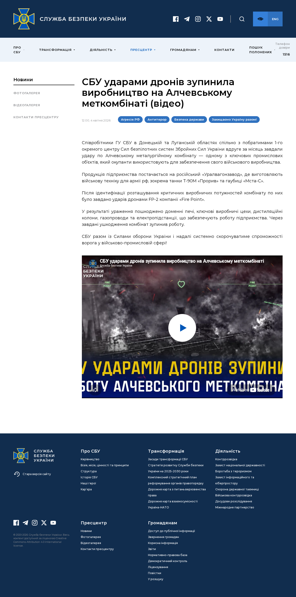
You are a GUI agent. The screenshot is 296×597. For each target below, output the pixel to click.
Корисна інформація (163, 543)
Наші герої (88, 483)
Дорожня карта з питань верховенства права (177, 492)
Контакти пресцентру (36, 117)
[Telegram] (187, 19)
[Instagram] (198, 19)
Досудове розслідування (233, 501)
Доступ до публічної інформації (171, 531)
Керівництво (90, 459)
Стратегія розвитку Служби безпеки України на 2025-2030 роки (176, 468)
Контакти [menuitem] (224, 50)
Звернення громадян (163, 537)
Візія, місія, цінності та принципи (105, 465)
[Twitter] (209, 19)
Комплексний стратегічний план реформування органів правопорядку (176, 480)
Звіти (152, 549)
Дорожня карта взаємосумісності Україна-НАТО (173, 504)
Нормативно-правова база (167, 555)
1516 (286, 54)
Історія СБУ (89, 477)
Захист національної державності (240, 465)
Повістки (154, 573)
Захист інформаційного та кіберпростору (234, 480)
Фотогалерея (26, 93)
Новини (23, 79)
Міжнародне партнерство (234, 507)
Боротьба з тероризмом (233, 471)
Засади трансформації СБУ (168, 459)
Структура (89, 471)
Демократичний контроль (167, 561)
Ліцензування (158, 567)
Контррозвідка (226, 459)
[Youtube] (220, 19)
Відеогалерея (26, 105)
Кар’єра (86, 489)
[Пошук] (242, 19)
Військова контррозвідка (233, 495)
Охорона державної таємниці (237, 489)
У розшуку (155, 579)
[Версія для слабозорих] (260, 19)
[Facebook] (176, 19)
